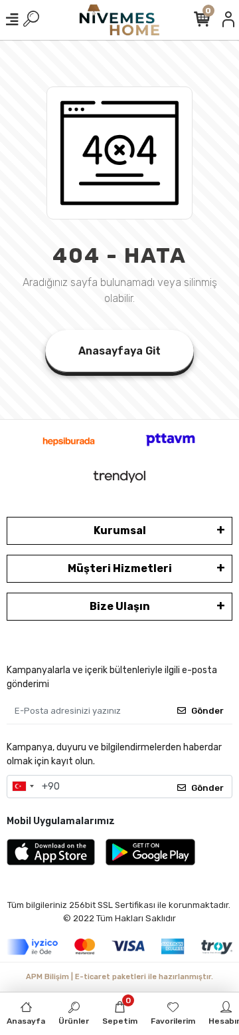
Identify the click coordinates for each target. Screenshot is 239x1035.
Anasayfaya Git (119, 351)
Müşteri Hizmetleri (120, 568)
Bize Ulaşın (120, 606)
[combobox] (22, 787)
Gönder (207, 711)
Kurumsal (120, 530)
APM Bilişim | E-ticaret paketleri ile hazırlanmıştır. (119, 976)
